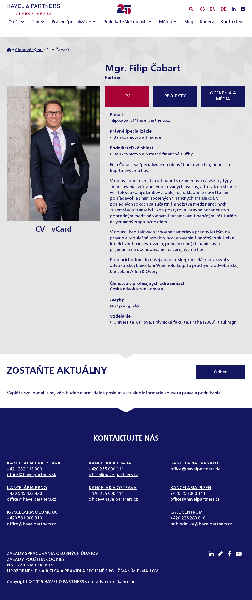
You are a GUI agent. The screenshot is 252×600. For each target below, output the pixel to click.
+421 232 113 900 (24, 469)
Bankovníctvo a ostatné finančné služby (153, 154)
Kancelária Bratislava (34, 463)
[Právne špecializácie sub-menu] (95, 22)
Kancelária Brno (27, 488)
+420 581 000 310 (24, 518)
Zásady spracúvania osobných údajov (52, 553)
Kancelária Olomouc (32, 512)
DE (223, 9)
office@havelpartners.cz (113, 475)
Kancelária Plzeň (190, 488)
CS (202, 9)
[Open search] (191, 8)
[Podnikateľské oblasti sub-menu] (151, 22)
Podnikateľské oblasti (125, 22)
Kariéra (207, 22)
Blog (188, 22)
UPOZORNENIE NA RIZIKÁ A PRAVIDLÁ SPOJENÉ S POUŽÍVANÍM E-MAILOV (82, 571)
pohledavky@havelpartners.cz (201, 524)
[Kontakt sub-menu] (241, 22)
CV (40, 229)
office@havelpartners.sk (31, 475)
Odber (220, 372)
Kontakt (228, 22)
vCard (61, 229)
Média (165, 22)
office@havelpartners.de (195, 469)
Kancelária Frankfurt (196, 463)
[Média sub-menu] (176, 22)
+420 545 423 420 (24, 493)
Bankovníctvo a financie (137, 137)
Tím (35, 22)
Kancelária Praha (110, 463)
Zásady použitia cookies (35, 559)
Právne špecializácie (71, 22)
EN (212, 9)
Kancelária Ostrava (113, 488)
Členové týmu (29, 50)
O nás (13, 22)
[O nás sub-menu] (23, 22)
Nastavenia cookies (30, 565)
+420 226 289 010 (187, 518)
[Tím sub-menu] (43, 22)
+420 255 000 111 (106, 469)
